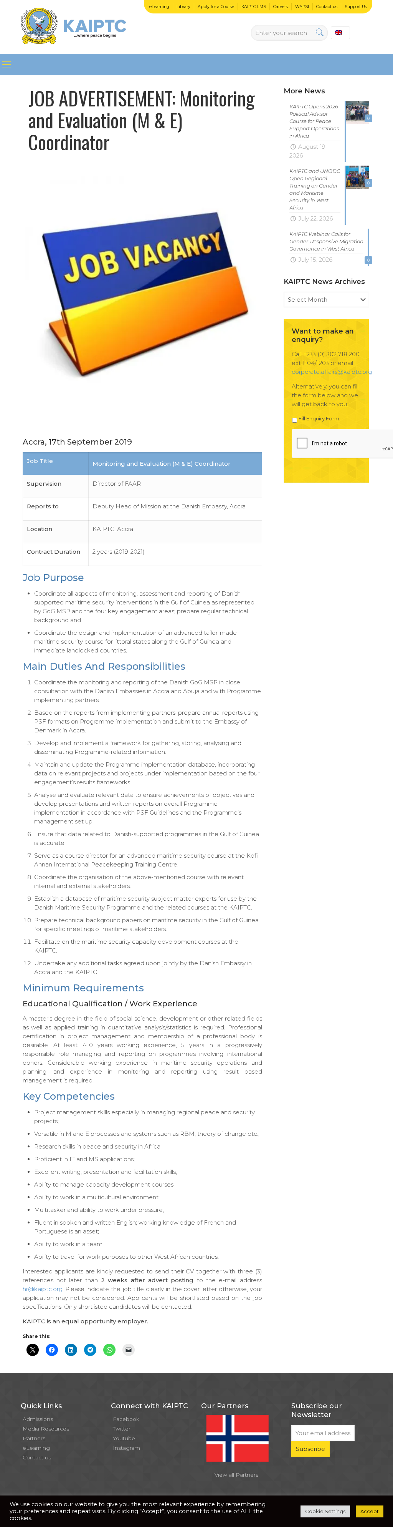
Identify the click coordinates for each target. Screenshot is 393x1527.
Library (183, 6)
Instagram (126, 1448)
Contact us (326, 6)
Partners (34, 1438)
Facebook (126, 1419)
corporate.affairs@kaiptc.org (332, 371)
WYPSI (302, 6)
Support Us (356, 6)
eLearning (159, 6)
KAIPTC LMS (253, 6)
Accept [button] (369, 1511)
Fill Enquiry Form (319, 418)
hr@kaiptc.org (43, 1289)
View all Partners (236, 1475)
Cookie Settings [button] (325, 1511)
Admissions (38, 1419)
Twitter (121, 1429)
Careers (280, 6)
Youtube (124, 1438)
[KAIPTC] (73, 27)
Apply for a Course (216, 6)
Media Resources (46, 1429)
